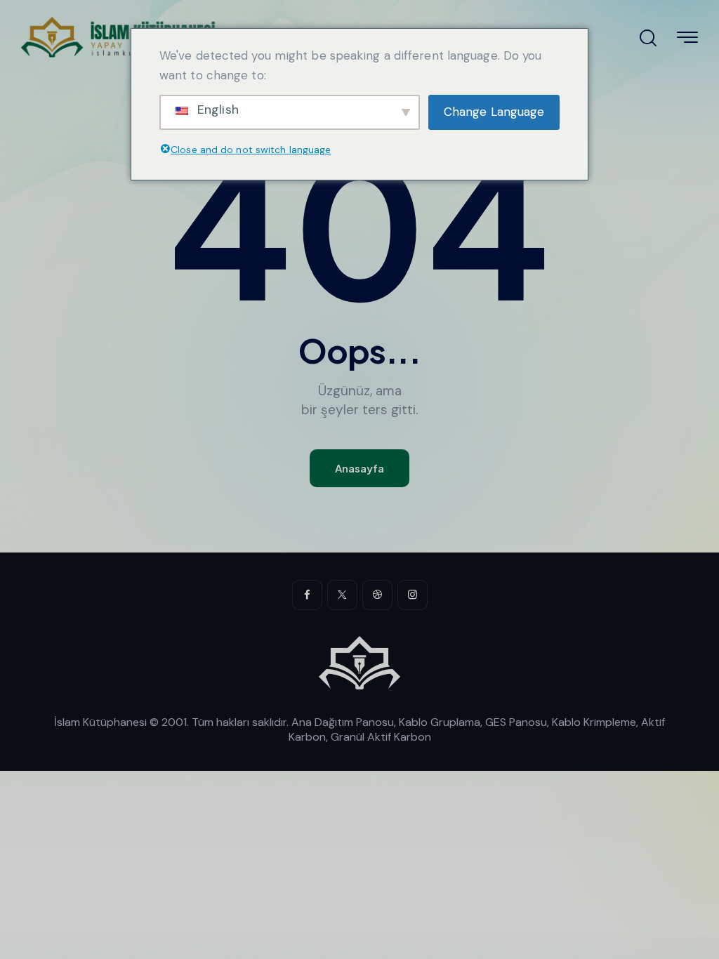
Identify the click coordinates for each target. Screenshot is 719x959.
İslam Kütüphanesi (100, 722)
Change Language (494, 111)
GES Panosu (516, 722)
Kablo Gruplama (439, 722)
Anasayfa (359, 468)
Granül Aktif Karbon (381, 736)
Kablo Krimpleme (594, 722)
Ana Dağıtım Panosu (342, 722)
